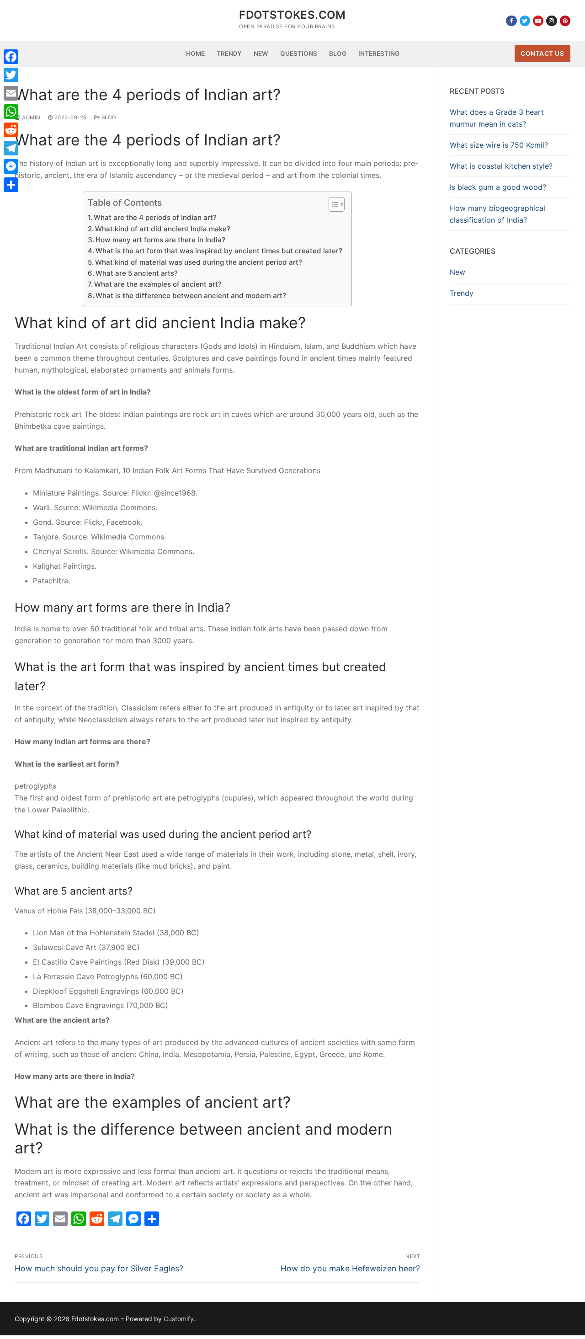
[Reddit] (11, 130)
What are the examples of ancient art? (158, 284)
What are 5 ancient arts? (137, 273)
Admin (31, 117)
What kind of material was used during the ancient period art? (198, 262)
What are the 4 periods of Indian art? (155, 217)
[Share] (11, 185)
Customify (179, 1319)
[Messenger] (11, 166)
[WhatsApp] (11, 111)
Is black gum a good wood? (498, 187)
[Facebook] (511, 21)
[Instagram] (551, 21)
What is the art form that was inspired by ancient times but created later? (219, 250)
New (457, 272)
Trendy (461, 293)
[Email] (11, 93)
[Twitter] (525, 21)
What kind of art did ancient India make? (162, 228)
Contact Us (542, 53)
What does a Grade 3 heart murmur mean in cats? (497, 117)
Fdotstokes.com (292, 14)
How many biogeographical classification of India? (497, 213)
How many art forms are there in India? (160, 239)
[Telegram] (11, 148)
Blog (108, 117)
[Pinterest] (565, 21)
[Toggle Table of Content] (332, 204)
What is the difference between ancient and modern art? (191, 295)
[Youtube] (538, 21)
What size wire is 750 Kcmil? (499, 144)
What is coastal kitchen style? (501, 166)
